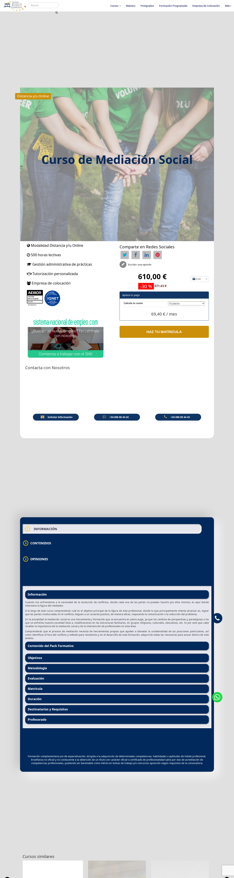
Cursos (114, 5)
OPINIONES (35, 559)
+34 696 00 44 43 (119, 417)
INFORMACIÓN (40, 528)
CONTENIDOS (37, 543)
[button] (199, 279)
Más (227, 5)
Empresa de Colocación (206, 5)
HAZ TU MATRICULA (164, 332)
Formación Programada (173, 5)
